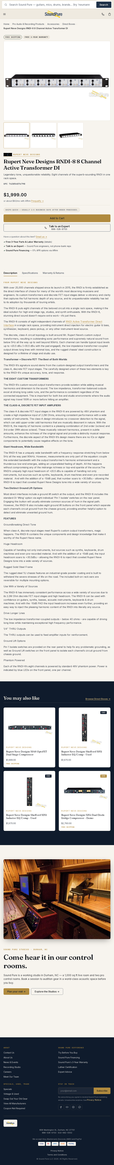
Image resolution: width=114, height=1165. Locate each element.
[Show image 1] (16, 135)
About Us (8, 1057)
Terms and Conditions (57, 1155)
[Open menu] (4, 14)
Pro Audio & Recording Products (28, 24)
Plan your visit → (16, 991)
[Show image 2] (43, 135)
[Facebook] (61, 1107)
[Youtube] (67, 1107)
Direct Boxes (68, 24)
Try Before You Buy (67, 1052)
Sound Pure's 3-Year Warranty (73, 1062)
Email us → (41, 236)
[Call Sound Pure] (103, 14)
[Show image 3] (70, 135)
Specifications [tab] (30, 272)
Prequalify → (37, 201)
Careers (7, 1072)
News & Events (11, 1062)
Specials (8, 1089)
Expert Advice (65, 1072)
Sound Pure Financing (69, 1057)
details (48, 242)
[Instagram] (73, 1107)
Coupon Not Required (14, 1108)
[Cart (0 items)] (109, 14)
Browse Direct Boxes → (98, 698)
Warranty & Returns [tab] (53, 272)
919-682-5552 (65, 1133)
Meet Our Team (11, 1076)
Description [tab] (10, 272)
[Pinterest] (79, 1107)
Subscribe (102, 1090)
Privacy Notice (94, 1100)
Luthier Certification (67, 1067)
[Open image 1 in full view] (57, 81)
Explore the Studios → (47, 991)
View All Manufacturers (15, 1103)
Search (104, 4)
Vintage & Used (11, 1094)
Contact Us (9, 1052)
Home (6, 24)
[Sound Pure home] (53, 14)
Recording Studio (12, 1067)
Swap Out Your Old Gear (15, 1098)
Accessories (53, 24)
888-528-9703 (49, 1133)
